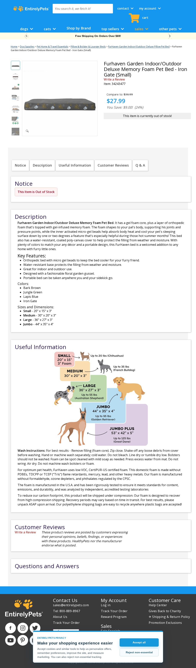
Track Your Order (66, 623)
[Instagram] (22, 628)
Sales (139, 29)
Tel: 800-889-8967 (66, 611)
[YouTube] (10, 640)
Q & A (140, 165)
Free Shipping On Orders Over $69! (98, 36)
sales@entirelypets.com (71, 605)
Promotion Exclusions (165, 623)
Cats (48, 29)
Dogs (24, 29)
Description (42, 165)
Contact (123, 8)
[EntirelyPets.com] (31, 8)
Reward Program (114, 617)
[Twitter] (35, 628)
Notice (20, 165)
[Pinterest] (22, 640)
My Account (148, 8)
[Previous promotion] (26, 36)
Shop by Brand (79, 28)
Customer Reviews (113, 165)
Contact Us (65, 600)
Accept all (139, 642)
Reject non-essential (139, 652)
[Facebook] (10, 628)
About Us (60, 617)
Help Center (158, 605)
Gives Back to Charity (165, 611)
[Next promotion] (170, 36)
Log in (105, 605)
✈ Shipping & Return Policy (169, 617)
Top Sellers (110, 29)
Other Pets (168, 29)
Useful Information (75, 165)
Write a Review (114, 79)
